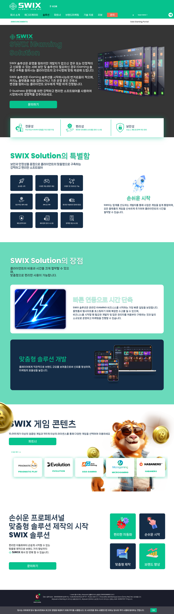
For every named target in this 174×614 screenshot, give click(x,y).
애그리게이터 (31, 15)
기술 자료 (88, 15)
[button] (53, 6)
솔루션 (46, 15)
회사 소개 (15, 15)
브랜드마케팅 (72, 15)
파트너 (57, 15)
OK (153, 610)
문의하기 (33, 104)
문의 (112, 15)
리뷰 (100, 15)
